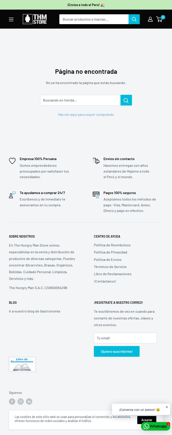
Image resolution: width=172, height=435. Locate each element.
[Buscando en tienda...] (126, 100)
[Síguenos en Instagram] (20, 401)
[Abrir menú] (11, 19)
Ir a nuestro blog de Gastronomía (34, 311)
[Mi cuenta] (150, 19)
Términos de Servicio (110, 266)
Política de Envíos (108, 259)
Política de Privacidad (110, 252)
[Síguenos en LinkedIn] (29, 401)
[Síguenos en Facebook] (12, 401)
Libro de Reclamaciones (112, 274)
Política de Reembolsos (112, 245)
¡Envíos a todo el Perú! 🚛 (86, 5)
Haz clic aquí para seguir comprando (86, 114)
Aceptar (146, 420)
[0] (159, 19)
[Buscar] (134, 19)
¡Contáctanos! (105, 281)
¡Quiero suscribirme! (117, 351)
